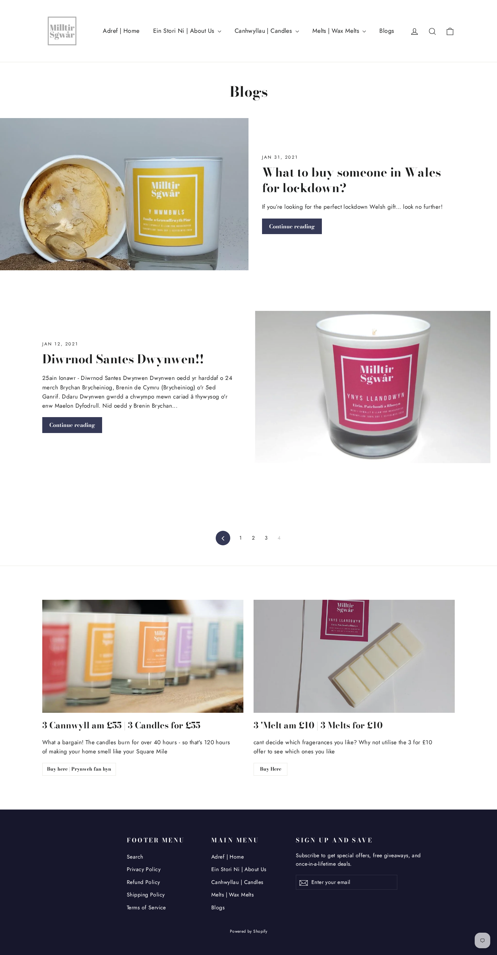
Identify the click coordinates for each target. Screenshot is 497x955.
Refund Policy (143, 882)
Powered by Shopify (248, 931)
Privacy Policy (144, 869)
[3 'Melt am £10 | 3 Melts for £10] (354, 656)
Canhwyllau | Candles (264, 30)
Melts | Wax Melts (336, 30)
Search (135, 857)
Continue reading (292, 226)
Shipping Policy (146, 895)
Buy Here (270, 769)
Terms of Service (146, 907)
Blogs (386, 30)
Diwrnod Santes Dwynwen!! (123, 359)
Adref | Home (121, 30)
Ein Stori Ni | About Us (184, 30)
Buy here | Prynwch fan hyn (79, 769)
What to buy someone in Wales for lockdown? (351, 180)
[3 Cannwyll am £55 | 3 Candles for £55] (142, 656)
